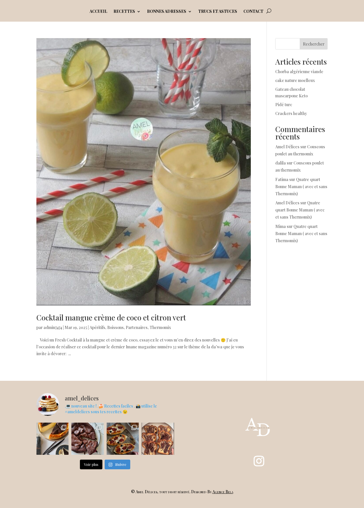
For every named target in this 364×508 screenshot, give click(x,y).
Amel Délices (287, 146)
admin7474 (53, 327)
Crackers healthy (291, 113)
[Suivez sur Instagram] (258, 461)
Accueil (98, 11)
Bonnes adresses (166, 11)
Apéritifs (97, 327)
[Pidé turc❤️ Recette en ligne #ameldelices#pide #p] (123, 439)
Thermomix (160, 327)
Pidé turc (283, 104)
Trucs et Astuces (217, 11)
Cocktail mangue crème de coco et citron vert (111, 317)
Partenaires (137, 327)
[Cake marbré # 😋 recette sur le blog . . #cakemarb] (158, 439)
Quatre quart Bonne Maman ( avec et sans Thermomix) (301, 186)
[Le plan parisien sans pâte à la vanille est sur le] (52, 439)
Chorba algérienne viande (299, 71)
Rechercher (313, 44)
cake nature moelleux (295, 80)
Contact (253, 11)
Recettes (124, 11)
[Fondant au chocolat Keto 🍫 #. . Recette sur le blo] (87, 439)
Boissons (115, 327)
